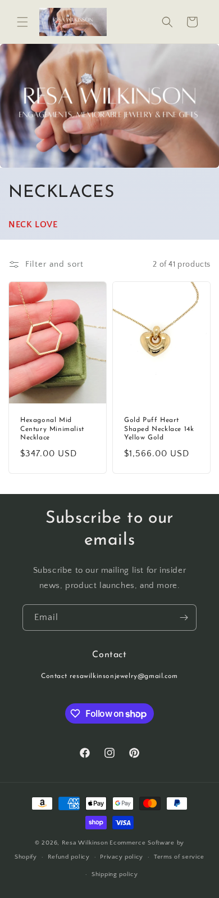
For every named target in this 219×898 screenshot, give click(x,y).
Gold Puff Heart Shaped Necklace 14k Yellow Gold (159, 429)
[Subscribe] (183, 617)
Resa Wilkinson (85, 842)
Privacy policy (121, 857)
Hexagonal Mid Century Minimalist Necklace (52, 429)
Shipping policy (115, 874)
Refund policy (69, 857)
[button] (22, 22)
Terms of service (179, 857)
